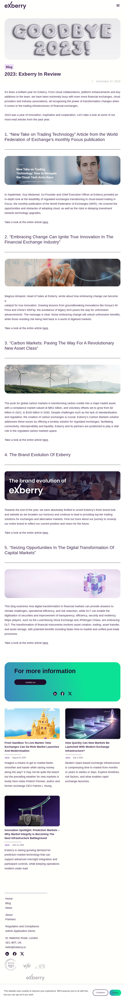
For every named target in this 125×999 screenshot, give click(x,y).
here (45, 222)
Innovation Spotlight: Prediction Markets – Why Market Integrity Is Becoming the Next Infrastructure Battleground (32, 834)
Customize (100, 992)
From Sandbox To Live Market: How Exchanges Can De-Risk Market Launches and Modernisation (32, 746)
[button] (117, 5)
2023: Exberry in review (33, 74)
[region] (62, 991)
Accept (115, 993)
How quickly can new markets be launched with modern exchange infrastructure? (87, 746)
